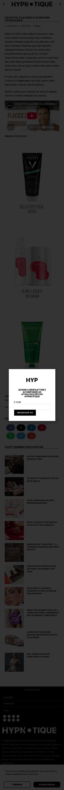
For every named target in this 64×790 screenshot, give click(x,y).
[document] (32, 395)
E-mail (17, 402)
